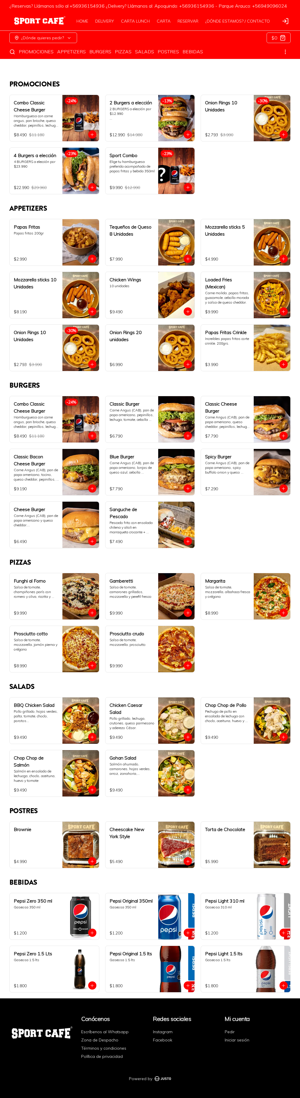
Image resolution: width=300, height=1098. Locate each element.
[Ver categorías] (285, 52)
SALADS (144, 52)
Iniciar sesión (237, 1040)
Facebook (162, 1040)
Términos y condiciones (103, 1048)
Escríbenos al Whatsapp (105, 1031)
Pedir (230, 1031)
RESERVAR (188, 21)
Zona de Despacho (99, 1040)
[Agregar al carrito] (92, 134)
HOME (82, 21)
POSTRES (168, 52)
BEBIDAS (193, 52)
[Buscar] (12, 52)
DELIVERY (104, 21)
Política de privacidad (102, 1056)
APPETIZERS (71, 52)
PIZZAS (123, 52)
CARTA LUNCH (135, 21)
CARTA (164, 21)
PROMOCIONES (36, 52)
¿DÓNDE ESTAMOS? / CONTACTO (237, 21)
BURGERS (100, 52)
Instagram (163, 1031)
